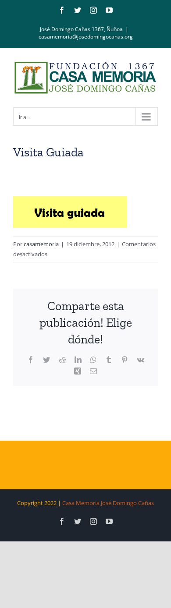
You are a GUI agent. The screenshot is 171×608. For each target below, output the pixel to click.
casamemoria (41, 244)
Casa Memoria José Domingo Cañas (108, 503)
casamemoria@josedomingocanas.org (86, 36)
